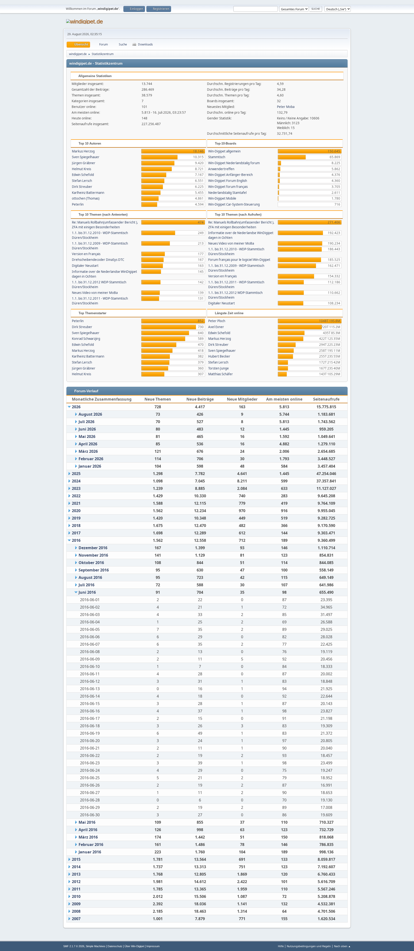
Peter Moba (285, 107)
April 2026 (88, 444)
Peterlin (78, 204)
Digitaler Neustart (85, 265)
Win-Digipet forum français (228, 187)
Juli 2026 (86, 421)
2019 (76, 518)
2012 (76, 881)
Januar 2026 (90, 466)
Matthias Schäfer (220, 374)
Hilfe (281, 946)
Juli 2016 (86, 584)
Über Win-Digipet (134, 946)
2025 (76, 473)
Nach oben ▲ (342, 946)
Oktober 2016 (91, 562)
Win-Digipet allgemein (224, 151)
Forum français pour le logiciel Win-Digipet (239, 259)
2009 (76, 903)
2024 (76, 481)
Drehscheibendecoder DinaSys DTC (98, 259)
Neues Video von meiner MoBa (95, 293)
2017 (76, 533)
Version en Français (86, 254)
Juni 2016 (87, 592)
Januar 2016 (90, 852)
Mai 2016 (87, 822)
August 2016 (90, 577)
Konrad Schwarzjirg (86, 338)
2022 (76, 495)
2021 (76, 503)
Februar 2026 (91, 458)
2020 (76, 510)
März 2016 (88, 837)
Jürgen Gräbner (83, 163)
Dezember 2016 (93, 547)
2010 (76, 896)
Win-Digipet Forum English (227, 181)
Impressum (153, 946)
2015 (76, 859)
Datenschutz (115, 946)
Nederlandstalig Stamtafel (227, 192)
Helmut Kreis (81, 169)
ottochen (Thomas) (85, 198)
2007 (76, 918)
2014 (76, 866)
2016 (76, 540)
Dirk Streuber (82, 187)
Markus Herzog (83, 151)
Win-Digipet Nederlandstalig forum (234, 163)
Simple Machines (95, 946)
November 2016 (93, 555)
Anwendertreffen (221, 169)
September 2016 (94, 570)
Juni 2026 (87, 429)
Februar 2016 (91, 844)
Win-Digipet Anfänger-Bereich (230, 175)
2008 (76, 911)
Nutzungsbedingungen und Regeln (309, 946)
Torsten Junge (218, 368)
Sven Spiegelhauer (85, 157)
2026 (76, 406)
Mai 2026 (87, 436)
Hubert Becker (219, 356)
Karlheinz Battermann (88, 192)
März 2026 (88, 451)
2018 (76, 525)
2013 (76, 874)
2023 (76, 488)
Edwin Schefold (83, 175)
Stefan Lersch (82, 181)
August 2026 (90, 414)
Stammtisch (216, 157)
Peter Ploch (216, 321)
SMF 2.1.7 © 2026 (73, 946)
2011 (76, 889)
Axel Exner (216, 327)
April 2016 (88, 829)
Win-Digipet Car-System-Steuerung (234, 204)
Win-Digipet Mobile (222, 198)
